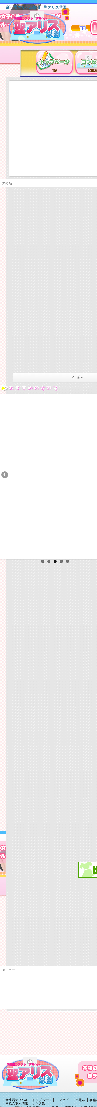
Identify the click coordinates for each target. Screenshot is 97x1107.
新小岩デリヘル (16, 1100)
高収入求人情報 (16, 1103)
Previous (5, 475)
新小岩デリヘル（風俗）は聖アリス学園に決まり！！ (44, 29)
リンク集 (38, 1103)
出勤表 (80, 1100)
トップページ (41, 1100)
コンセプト (64, 1100)
